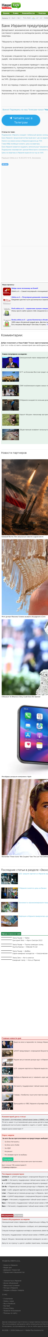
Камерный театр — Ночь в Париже (26, 960)
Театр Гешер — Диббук (21, 951)
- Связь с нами (8, 1301)
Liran (4, 1190)
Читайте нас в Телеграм (22, 120)
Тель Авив (27, 18)
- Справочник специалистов (13, 1272)
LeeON (4, 1180)
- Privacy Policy (8, 1308)
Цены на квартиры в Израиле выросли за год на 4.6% (23, 153)
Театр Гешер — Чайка (20, 938)
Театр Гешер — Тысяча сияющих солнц (27, 944)
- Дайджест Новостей (11, 1270)
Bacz (4, 1203)
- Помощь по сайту (9, 1313)
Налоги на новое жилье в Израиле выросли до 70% (22, 141)
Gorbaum (5, 1177)
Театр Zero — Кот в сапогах (23, 958)
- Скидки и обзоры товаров (13, 1290)
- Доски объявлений (10, 1283)
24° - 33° (39, 18)
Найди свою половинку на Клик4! (24, 288)
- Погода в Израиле (10, 1288)
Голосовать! (7, 1159)
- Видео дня (7, 1267)
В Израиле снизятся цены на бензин (32, 888)
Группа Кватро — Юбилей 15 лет (25, 947)
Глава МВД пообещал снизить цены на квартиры (21, 144)
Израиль (6, 13)
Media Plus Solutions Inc (35, 1330)
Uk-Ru (4, 1186)
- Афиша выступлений (11, 1285)
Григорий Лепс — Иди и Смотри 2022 (27, 940)
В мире (15, 13)
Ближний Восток (28, 13)
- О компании (7, 1299)
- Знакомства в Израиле (11, 1281)
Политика (42, 13)
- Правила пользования (11, 1311)
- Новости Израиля (10, 1265)
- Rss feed (6, 1306)
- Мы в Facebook (8, 1303)
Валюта (5, 18)
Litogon (5, 1199)
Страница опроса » (9, 1167)
